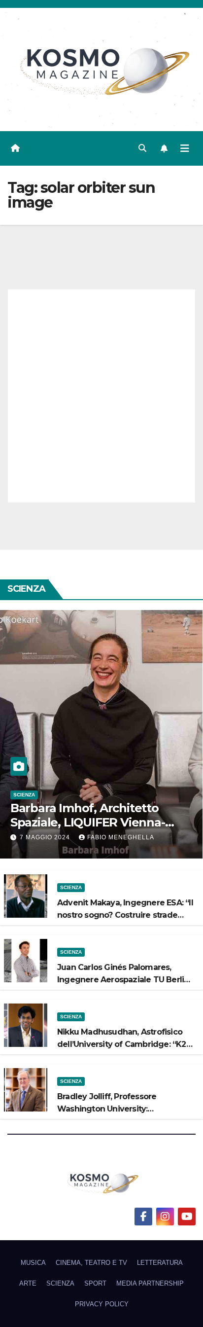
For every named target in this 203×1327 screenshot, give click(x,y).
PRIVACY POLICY (102, 1304)
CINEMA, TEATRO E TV (91, 1262)
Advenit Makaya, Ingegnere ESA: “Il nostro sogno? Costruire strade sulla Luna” (125, 915)
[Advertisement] (101, 396)
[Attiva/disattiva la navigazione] (185, 148)
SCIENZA (24, 794)
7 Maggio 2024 (46, 837)
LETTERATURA (160, 1262)
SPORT (95, 1283)
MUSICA (33, 1262)
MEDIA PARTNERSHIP (150, 1283)
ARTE (27, 1283)
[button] (142, 148)
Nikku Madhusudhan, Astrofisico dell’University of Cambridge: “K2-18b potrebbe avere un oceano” (123, 1044)
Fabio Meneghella (120, 837)
